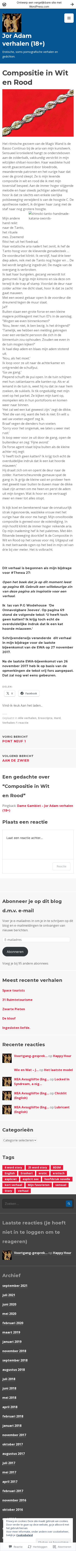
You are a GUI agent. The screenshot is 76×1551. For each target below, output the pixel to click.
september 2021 (14, 1286)
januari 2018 (11, 1425)
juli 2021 (8, 1295)
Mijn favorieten (38, 1185)
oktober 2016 (12, 1509)
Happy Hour (62, 1056)
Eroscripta (45, 718)
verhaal (23, 1191)
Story (8, 1191)
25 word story (37, 1167)
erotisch (59, 1173)
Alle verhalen (27, 718)
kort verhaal (13, 1185)
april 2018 (9, 1407)
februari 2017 (12, 1491)
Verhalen (8, 722)
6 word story (13, 1167)
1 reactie (22, 722)
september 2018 (14, 1360)
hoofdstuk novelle (57, 1179)
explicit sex (31, 1179)
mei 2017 (9, 1472)
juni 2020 (9, 1304)
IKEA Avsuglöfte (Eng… (31, 1079)
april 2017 (9, 1481)
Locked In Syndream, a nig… (41, 1081)
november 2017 (14, 1435)
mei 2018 (9, 1397)
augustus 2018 (13, 1370)
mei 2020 (9, 1314)
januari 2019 (11, 1342)
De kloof (9, 1018)
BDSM (57, 1167)
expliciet (11, 1179)
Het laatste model (58, 1070)
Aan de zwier (18, 758)
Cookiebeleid (24, 1535)
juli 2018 (8, 1379)
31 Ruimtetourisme (17, 1000)
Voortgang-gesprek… (31, 1056)
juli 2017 (8, 1463)
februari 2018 (12, 1416)
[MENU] (69, 18)
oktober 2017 (12, 1444)
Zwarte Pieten (13, 1009)
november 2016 (14, 1500)
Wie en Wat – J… (26, 1070)
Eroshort (27, 1173)
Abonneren (15, 952)
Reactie (61, 866)
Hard (57, 718)
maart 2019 (11, 1332)
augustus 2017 (13, 1453)
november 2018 (14, 1351)
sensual (60, 1185)
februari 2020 (12, 1323)
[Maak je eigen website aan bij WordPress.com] (38, 4)
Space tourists (13, 990)
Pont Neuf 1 (15, 739)
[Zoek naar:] (38, 1203)
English (10, 1173)
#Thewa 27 (20, 573)
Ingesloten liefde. (16, 1028)
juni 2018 (9, 1388)
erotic (43, 1173)
